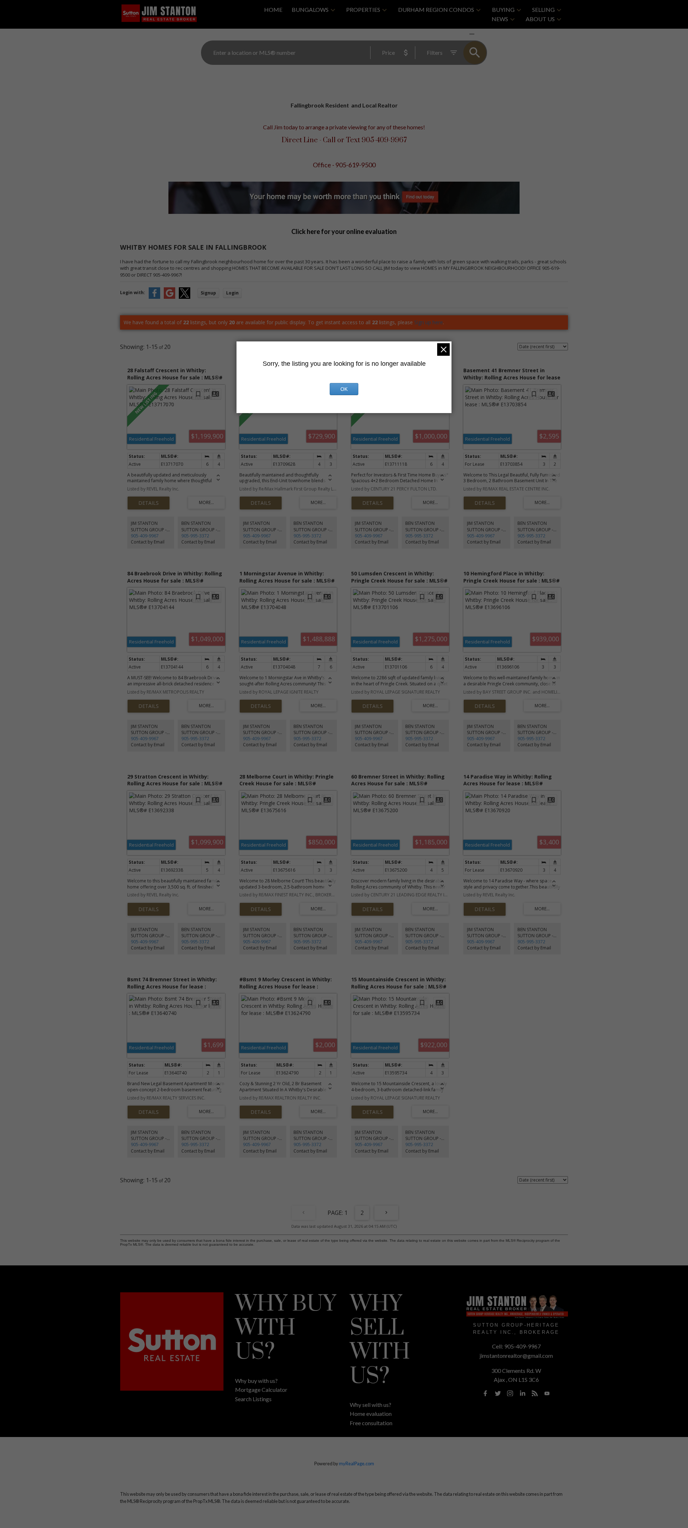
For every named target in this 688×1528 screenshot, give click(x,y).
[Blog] (535, 1393)
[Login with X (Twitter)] (184, 297)
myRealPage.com (356, 1463)
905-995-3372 (195, 536)
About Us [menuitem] (540, 18)
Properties (363, 9)
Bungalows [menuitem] (310, 9)
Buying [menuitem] (503, 9)
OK (344, 389)
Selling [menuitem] (543, 9)
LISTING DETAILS (148, 503)
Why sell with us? (370, 1404)
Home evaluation (371, 1413)
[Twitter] (498, 1393)
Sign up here (428, 322)
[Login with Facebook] (154, 297)
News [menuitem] (500, 18)
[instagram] (510, 1393)
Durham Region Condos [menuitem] (436, 9)
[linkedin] (522, 1393)
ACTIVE (455, 34)
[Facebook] (486, 1393)
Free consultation (371, 1422)
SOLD (482, 34)
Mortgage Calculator (261, 1389)
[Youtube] (547, 1393)
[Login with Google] (169, 297)
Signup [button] (208, 293)
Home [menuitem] (273, 9)
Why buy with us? (256, 1380)
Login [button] (232, 293)
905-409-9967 (145, 536)
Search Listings (253, 1398)
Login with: (132, 292)
